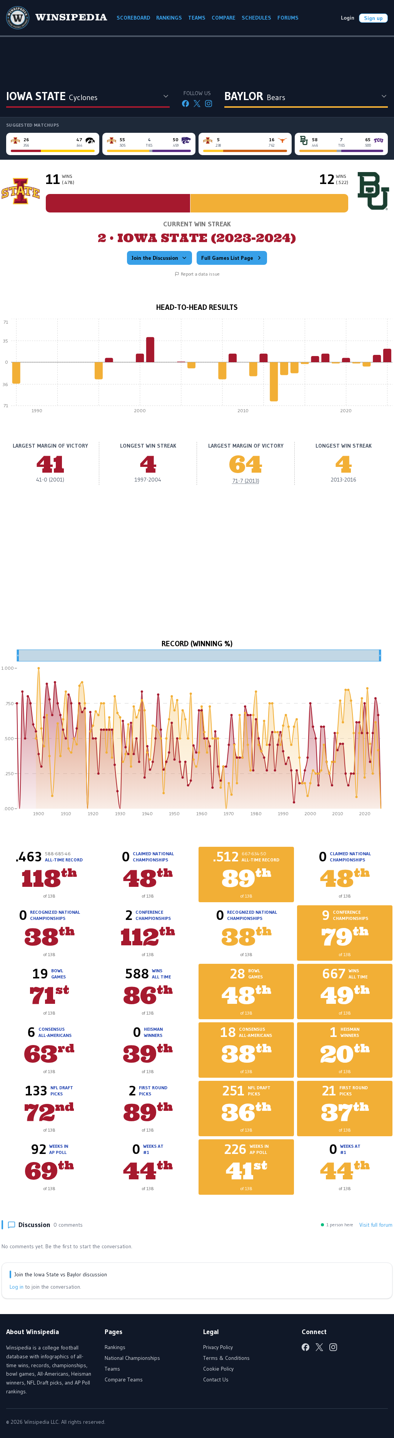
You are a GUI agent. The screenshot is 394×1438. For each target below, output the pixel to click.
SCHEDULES (256, 17)
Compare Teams (124, 1379)
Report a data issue (200, 274)
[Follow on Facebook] (185, 103)
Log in (16, 1286)
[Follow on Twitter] (197, 103)
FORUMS (288, 17)
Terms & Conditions (226, 1357)
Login (347, 17)
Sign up (373, 18)
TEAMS (196, 17)
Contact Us (216, 1379)
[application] (197, 368)
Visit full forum (375, 1224)
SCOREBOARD (133, 17)
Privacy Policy (218, 1347)
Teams (112, 1368)
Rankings (115, 1347)
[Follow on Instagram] (208, 103)
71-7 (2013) (245, 480)
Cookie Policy (218, 1368)
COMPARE (223, 17)
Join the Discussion (155, 257)
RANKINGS (169, 17)
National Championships (132, 1357)
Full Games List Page (227, 257)
